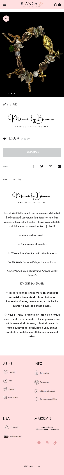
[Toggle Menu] (4, 4)
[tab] (32, 179)
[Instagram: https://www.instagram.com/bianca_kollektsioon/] (47, 443)
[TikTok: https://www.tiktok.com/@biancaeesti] (55, 443)
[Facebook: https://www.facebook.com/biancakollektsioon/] (39, 443)
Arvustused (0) (12, 179)
